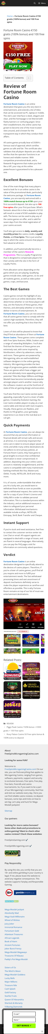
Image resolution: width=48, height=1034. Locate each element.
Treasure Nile (11, 985)
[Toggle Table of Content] (27, 78)
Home (10, 16)
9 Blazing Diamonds (13, 1006)
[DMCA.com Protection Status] (12, 901)
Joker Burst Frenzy (13, 948)
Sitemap (8, 810)
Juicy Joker (9, 923)
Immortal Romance (13, 927)
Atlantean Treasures (14, 934)
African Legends (12, 938)
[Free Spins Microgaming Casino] (3, 3)
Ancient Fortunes (12, 945)
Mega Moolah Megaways (16, 952)
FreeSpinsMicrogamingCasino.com (20, 769)
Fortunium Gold (12, 930)
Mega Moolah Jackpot (14, 909)
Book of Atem (11, 941)
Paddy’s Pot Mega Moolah (16, 959)
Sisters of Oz (10, 967)
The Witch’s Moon (13, 971)
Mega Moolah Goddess (15, 974)
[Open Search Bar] (34, 3)
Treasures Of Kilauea (14, 955)
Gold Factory (10, 992)
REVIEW (10, 723)
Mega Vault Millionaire (15, 916)
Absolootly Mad (12, 913)
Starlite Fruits (11, 996)
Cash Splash (10, 988)
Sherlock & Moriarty (14, 1003)
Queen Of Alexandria (14, 999)
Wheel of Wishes (12, 920)
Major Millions (11, 981)
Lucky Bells (10, 978)
